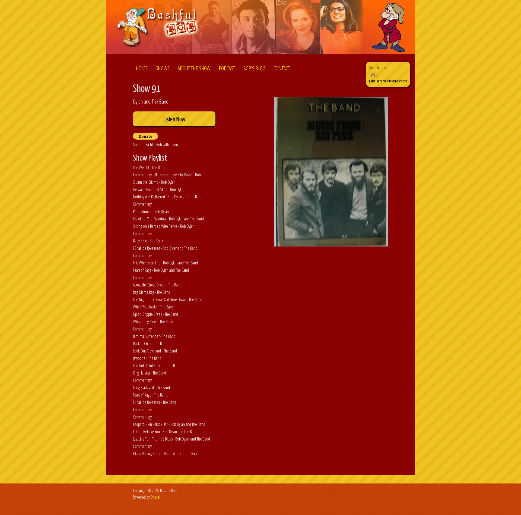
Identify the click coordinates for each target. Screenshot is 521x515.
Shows (163, 68)
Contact (282, 68)
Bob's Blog (254, 68)
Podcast (227, 68)
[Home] (158, 28)
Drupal (155, 497)
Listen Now (174, 119)
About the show (194, 68)
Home (142, 68)
